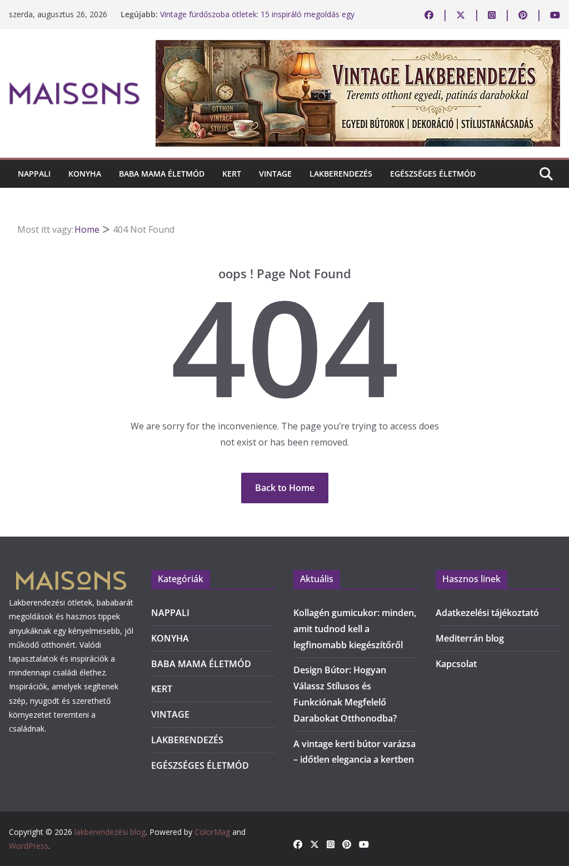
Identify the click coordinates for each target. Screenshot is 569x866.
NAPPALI (34, 173)
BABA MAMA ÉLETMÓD (161, 173)
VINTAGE (275, 173)
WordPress (28, 845)
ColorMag (212, 832)
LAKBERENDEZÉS (341, 173)
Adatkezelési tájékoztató (487, 613)
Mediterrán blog (470, 638)
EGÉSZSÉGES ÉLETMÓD (433, 173)
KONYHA (84, 173)
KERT (231, 173)
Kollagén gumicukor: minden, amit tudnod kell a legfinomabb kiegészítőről (354, 629)
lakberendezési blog (110, 832)
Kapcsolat (456, 664)
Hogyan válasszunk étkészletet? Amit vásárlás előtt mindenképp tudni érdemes (251, 11)
